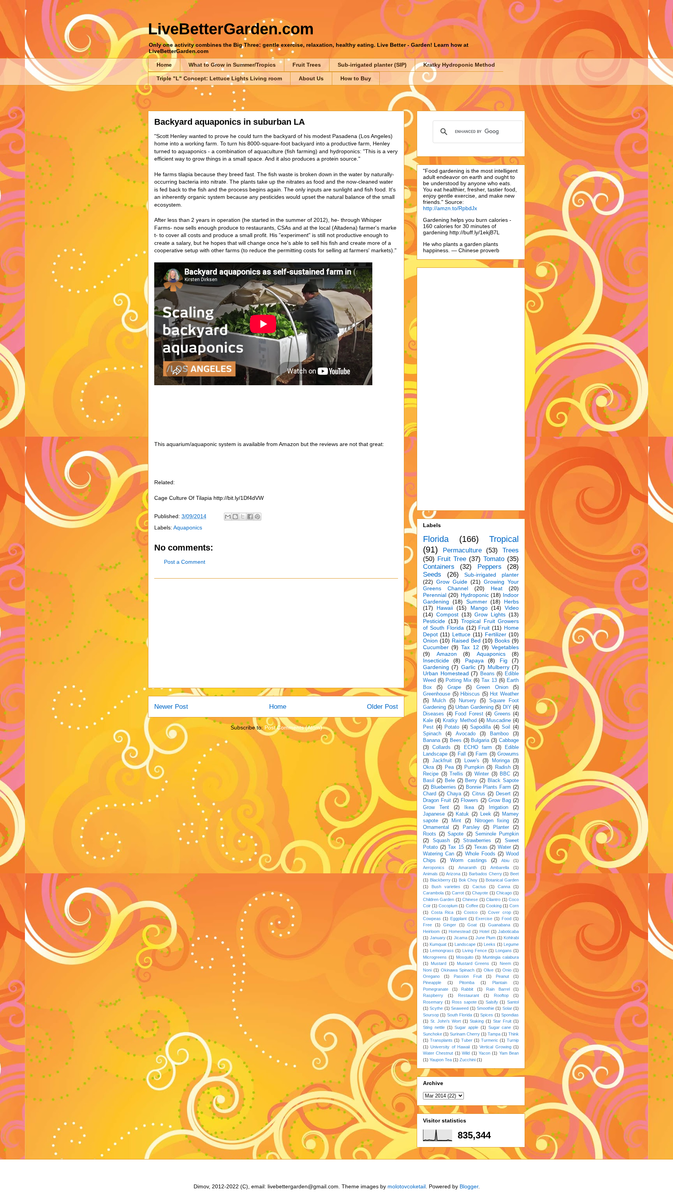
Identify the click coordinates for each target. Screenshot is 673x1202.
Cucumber (436, 647)
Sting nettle (434, 1027)
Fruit (484, 628)
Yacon (484, 1053)
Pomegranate (435, 989)
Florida (436, 539)
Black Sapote (503, 780)
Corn (514, 905)
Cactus (479, 886)
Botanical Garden (502, 880)
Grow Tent (436, 807)
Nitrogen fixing (492, 820)
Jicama (460, 937)
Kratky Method (459, 720)
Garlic (468, 667)
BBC (505, 774)
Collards (441, 747)
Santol (513, 1002)
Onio (506, 970)
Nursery (467, 700)
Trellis (456, 774)
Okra (428, 767)
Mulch (439, 700)
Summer (476, 601)
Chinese (470, 899)
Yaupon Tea (441, 1059)
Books (502, 640)
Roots (429, 834)
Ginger (449, 924)
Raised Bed (466, 640)
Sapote (455, 834)
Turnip (513, 1040)
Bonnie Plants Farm (488, 787)
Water (504, 847)
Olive (488, 970)
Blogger (469, 1186)
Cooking (494, 905)
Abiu (505, 860)
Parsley (471, 827)
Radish (503, 767)
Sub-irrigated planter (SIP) (372, 65)
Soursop (431, 1015)
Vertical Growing (495, 1046)
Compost (447, 614)
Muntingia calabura (501, 957)
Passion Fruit (468, 976)
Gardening (436, 667)
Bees (456, 740)
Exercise (484, 918)
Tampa (494, 1034)
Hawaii (445, 608)
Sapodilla (480, 727)
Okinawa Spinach (458, 970)
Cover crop (499, 912)
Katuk (462, 814)
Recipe (431, 774)
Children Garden (438, 899)
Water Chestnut (438, 1053)
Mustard (438, 963)
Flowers (469, 800)
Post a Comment (184, 562)
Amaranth (467, 867)
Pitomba (466, 982)
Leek (485, 814)
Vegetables (505, 647)
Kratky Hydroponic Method (459, 65)
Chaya (454, 794)
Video (512, 608)
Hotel (484, 931)
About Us (311, 78)
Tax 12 (470, 647)
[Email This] (228, 516)
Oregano (431, 976)
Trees (510, 550)
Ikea (469, 807)
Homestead (459, 931)
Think (513, 1034)
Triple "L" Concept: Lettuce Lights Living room (219, 78)
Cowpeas (432, 918)
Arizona (453, 873)
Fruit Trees (306, 65)
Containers (439, 566)
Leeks (489, 944)
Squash (441, 840)
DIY (507, 707)
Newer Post (171, 706)
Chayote (480, 892)
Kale (428, 720)
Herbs (511, 601)
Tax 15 (456, 847)
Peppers (489, 566)
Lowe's (471, 760)
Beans (487, 673)
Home (164, 65)
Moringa (501, 760)
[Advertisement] (276, 633)
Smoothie (485, 1008)
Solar (507, 1008)
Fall (462, 754)
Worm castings (468, 860)
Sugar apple (466, 1027)
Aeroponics (433, 867)
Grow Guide (451, 582)
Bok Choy (468, 880)
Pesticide (434, 621)
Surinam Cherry (465, 1034)
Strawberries (477, 840)
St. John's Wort (445, 1021)
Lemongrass (442, 950)
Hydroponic (475, 595)
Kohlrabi (511, 937)
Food (506, 918)
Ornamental (436, 827)
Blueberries (443, 787)
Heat (496, 588)
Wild (466, 1053)
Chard (429, 794)
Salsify (492, 1002)
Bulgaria (480, 740)
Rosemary (433, 1002)
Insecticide (436, 660)
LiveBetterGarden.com (231, 28)
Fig (503, 660)
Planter (501, 827)
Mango (479, 608)
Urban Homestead (446, 673)
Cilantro (493, 899)
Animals (430, 873)
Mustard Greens (473, 963)
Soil (506, 727)
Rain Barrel (498, 989)
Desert (503, 794)
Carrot (458, 892)
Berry (471, 780)
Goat (472, 924)
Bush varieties (446, 886)
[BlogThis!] (235, 516)
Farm (481, 754)
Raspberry (433, 995)
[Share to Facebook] (250, 516)
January (438, 937)
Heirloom (431, 931)
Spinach (432, 733)
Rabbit (467, 989)
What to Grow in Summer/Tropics (232, 65)
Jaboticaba (508, 931)
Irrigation (498, 807)
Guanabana (499, 924)
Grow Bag (499, 800)
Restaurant (468, 995)
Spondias (510, 1015)
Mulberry (498, 667)
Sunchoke (432, 1034)
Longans (503, 950)
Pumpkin (474, 767)
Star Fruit (502, 1021)
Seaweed (460, 1008)
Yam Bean (509, 1053)
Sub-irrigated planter (491, 575)
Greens (502, 714)
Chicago (504, 892)
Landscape (465, 944)
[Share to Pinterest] (257, 516)
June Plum (486, 937)
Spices (486, 1015)
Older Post (382, 706)
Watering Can (438, 854)
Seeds (432, 574)
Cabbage (509, 740)
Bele (450, 780)
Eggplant (458, 918)
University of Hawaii (450, 1046)
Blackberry (440, 880)
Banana (431, 740)
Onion (430, 640)
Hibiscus (470, 694)
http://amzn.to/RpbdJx (450, 208)
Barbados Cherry (485, 873)
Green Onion (492, 687)
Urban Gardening (474, 707)
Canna (504, 886)
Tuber (466, 1040)
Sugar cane (499, 1027)
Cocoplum (448, 905)
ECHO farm (478, 747)
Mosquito (464, 957)
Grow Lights (490, 614)
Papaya (474, 660)
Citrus (478, 794)
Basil (428, 780)
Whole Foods (480, 854)
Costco (470, 912)
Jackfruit (442, 760)
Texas (481, 847)
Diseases (433, 714)
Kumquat (438, 944)
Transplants (441, 1040)
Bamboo (499, 733)
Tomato (493, 559)
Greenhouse (436, 694)
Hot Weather (504, 694)
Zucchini (468, 1059)
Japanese (434, 814)
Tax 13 (489, 680)
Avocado (466, 733)
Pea (449, 767)
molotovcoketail (407, 1186)
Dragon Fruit (437, 800)
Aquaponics (187, 527)
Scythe (436, 1008)
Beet (514, 873)
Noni (427, 970)
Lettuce (461, 634)
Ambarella (499, 867)
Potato (451, 727)
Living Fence (474, 950)
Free (427, 924)
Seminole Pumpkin (497, 834)
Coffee (472, 905)
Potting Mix (459, 680)
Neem (505, 963)
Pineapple (432, 982)
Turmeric (489, 1040)
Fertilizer (495, 634)
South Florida (459, 1015)
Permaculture (462, 550)
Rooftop (501, 995)
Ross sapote (464, 1002)
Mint (456, 820)
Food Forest (469, 714)
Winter (481, 774)
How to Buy (355, 78)
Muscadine (498, 720)
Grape (454, 687)
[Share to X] (243, 516)
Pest (428, 727)
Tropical (504, 539)
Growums (508, 754)
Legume (511, 944)
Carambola (433, 892)
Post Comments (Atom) (293, 727)
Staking (477, 1021)
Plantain (499, 982)
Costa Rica (442, 912)
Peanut (502, 976)
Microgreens (435, 957)
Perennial (434, 595)
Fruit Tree (451, 559)
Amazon (447, 654)
